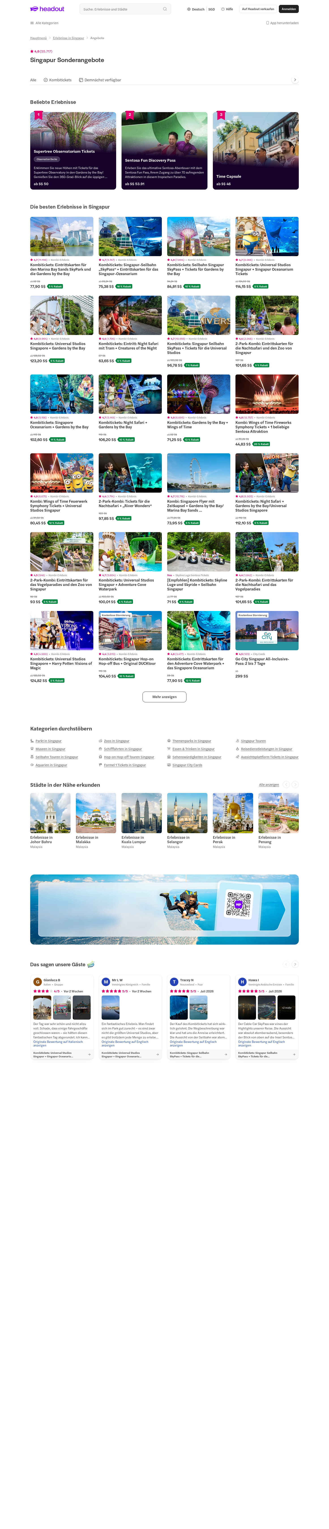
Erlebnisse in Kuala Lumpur (134, 839)
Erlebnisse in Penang (269, 839)
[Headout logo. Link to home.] (47, 9)
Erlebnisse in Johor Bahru (41, 839)
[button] (44, 23)
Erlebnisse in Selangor (178, 839)
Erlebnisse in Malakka (87, 839)
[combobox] (125, 9)
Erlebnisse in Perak (224, 839)
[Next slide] (295, 79)
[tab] (33, 80)
